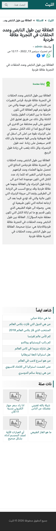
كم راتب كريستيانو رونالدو (36, 342)
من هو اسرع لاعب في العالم (34, 360)
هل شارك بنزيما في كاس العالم (33, 348)
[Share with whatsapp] (48, 55)
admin (38, 47)
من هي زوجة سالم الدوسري (35, 372)
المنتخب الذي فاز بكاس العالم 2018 (30, 330)
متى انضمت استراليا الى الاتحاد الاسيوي (28, 366)
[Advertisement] (28, 272)
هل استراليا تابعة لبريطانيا (36, 354)
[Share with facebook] (38, 55)
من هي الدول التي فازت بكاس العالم (30, 324)
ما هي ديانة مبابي (41, 318)
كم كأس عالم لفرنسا (39, 336)
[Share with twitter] (43, 55)
